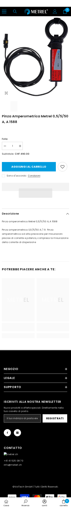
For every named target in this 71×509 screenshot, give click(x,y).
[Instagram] (17, 432)
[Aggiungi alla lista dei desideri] (62, 166)
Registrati (55, 418)
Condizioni (34, 175)
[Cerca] (15, 11)
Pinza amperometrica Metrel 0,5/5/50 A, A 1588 (35, 119)
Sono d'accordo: (17, 175)
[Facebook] (7, 432)
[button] (35, 193)
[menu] (4, 11)
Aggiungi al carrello (28, 167)
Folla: (5, 139)
